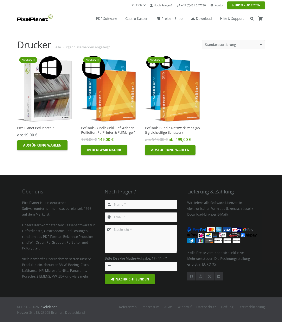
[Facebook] (191, 276)
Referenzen (128, 307)
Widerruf (184, 307)
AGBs (168, 307)
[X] (209, 276)
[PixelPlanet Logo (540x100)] (35, 17)
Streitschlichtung (251, 307)
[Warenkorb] (260, 18)
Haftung (227, 307)
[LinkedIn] (218, 276)
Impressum (150, 307)
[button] (138, 5)
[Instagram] (200, 276)
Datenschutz (206, 307)
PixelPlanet (48, 307)
